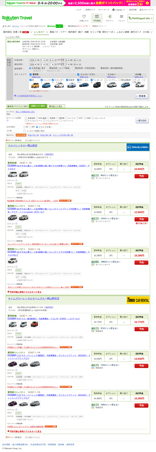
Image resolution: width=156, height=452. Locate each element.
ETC (81, 118)
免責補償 (31, 118)
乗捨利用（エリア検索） (60, 68)
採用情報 (52, 444)
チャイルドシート (35, 121)
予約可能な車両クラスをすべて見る (25, 292)
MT (33, 127)
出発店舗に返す (39, 68)
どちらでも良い (45, 127)
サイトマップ (103, 10)
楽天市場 (132, 10)
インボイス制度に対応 (35, 131)
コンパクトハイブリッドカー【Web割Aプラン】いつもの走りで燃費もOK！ (38, 244)
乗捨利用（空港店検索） (86, 68)
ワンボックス (97, 81)
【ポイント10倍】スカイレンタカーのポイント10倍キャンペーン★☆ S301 (38, 287)
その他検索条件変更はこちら (29, 96)
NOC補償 (42, 118)
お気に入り (84, 21)
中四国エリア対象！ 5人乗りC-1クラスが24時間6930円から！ (33, 347)
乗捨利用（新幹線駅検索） (112, 68)
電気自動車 (126, 80)
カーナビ (72, 118)
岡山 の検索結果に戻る (25, 112)
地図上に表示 (56, 106)
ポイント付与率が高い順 (63, 135)
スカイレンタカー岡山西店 (22, 145)
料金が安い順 (33, 135)
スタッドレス (99, 118)
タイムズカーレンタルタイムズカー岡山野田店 (33, 298)
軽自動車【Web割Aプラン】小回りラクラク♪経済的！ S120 (32, 201)
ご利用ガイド (89, 10)
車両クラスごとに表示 (17, 106)
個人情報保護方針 (20, 444)
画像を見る (36, 77)
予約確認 (97, 21)
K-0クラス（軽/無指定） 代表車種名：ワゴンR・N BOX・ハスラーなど (48, 319)
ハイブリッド (111, 81)
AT (27, 127)
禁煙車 (52, 118)
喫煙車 (62, 118)
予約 (141, 176)
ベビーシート (67, 121)
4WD (89, 118)
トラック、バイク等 (139, 81)
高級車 (71, 80)
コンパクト (46, 81)
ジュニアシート (52, 121)
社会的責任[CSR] (38, 444)
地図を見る (49, 154)
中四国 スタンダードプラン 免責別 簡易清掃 (25, 427)
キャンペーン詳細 (64, 201)
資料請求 (70, 444)
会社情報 (6, 444)
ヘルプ (78, 10)
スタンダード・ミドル (58, 81)
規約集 (61, 444)
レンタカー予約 (13, 37)
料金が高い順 (45, 135)
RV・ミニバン (82, 81)
